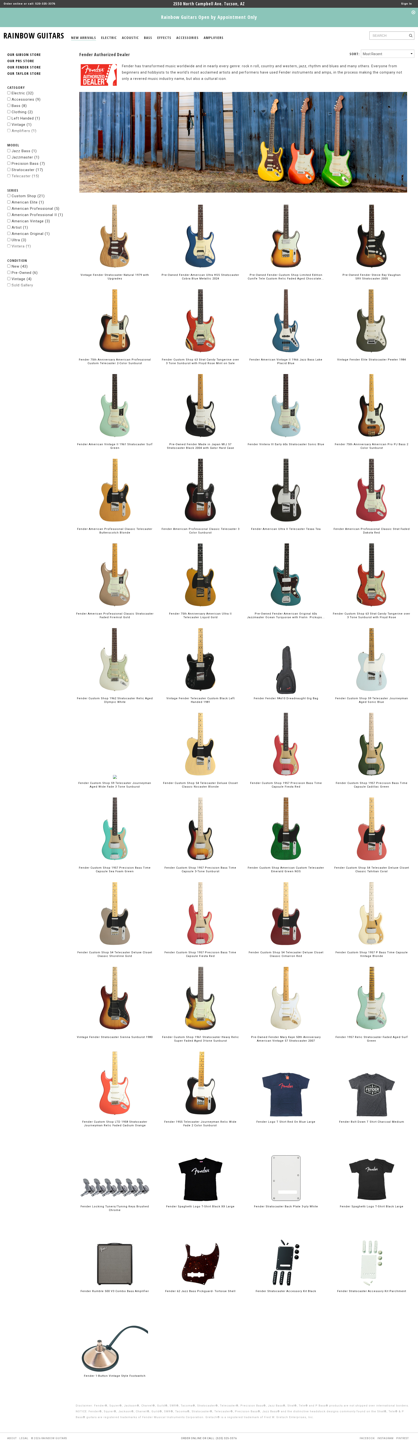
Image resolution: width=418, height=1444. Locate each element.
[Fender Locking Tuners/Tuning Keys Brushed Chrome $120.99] (115, 1170)
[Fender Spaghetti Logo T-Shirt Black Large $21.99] (371, 1170)
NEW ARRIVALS (83, 37)
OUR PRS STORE (20, 60)
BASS (148, 37)
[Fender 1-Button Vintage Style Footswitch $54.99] (114, 1339)
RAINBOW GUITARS (33, 34)
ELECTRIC (109, 37)
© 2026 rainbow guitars (49, 1438)
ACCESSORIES (187, 37)
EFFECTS (164, 37)
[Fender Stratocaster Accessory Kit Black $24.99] (286, 1255)
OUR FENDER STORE (24, 67)
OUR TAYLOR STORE (24, 73)
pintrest (402, 1438)
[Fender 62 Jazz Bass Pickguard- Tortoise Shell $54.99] (200, 1255)
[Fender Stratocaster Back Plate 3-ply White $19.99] (286, 1170)
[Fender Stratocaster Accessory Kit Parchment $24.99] (372, 1255)
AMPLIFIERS (214, 37)
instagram (385, 1438)
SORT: (355, 53)
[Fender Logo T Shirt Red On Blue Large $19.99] (286, 1085)
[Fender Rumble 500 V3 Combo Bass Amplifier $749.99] (115, 1255)
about (12, 1438)
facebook (367, 1438)
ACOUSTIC (130, 37)
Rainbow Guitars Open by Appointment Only (209, 17)
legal (24, 1438)
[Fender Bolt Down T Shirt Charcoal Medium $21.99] (371, 1085)
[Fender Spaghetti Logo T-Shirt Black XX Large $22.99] (200, 1170)
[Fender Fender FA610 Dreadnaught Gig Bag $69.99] (286, 662)
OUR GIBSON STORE (24, 54)
